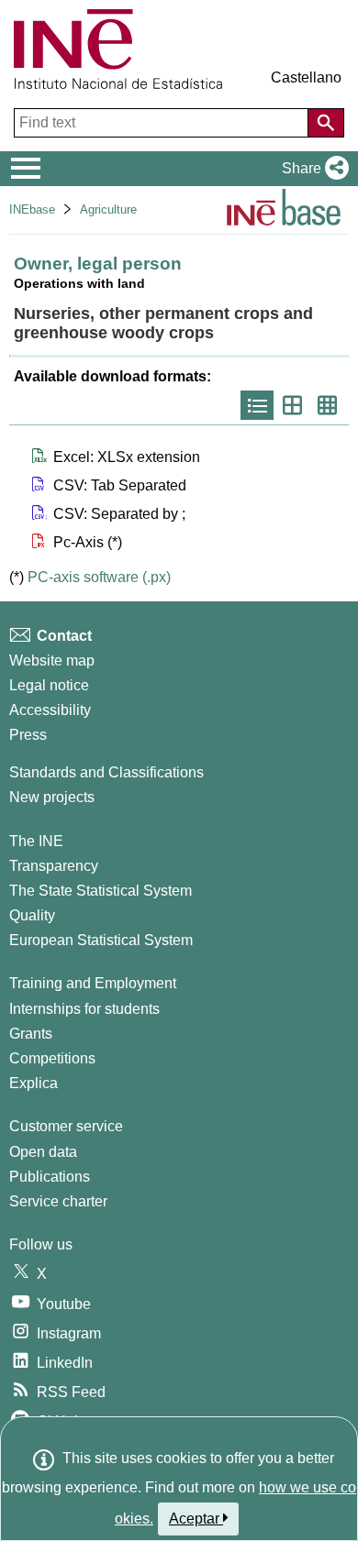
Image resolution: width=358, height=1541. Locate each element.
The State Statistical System (100, 890)
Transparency (53, 866)
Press (28, 735)
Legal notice (49, 685)
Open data (43, 1152)
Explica (33, 1083)
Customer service (66, 1126)
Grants (30, 1033)
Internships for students (84, 1009)
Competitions (52, 1058)
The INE (36, 841)
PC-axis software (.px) (99, 577)
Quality (32, 915)
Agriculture (108, 209)
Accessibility (50, 710)
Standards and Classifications (106, 772)
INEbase (32, 209)
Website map (52, 660)
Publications (49, 1176)
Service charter (58, 1201)
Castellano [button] (306, 77)
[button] (311, 168)
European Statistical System (101, 940)
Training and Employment (92, 983)
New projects (52, 797)
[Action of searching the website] (326, 123)
